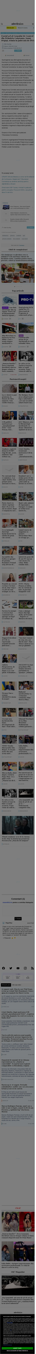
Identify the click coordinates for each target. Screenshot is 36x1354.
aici (10, 1329)
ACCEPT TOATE (17, 1348)
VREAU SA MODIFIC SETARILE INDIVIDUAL (17, 1350)
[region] (17, 1334)
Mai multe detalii (10, 1322)
